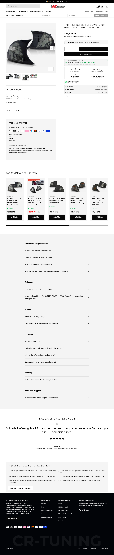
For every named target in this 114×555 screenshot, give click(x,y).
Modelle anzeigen (101, 15)
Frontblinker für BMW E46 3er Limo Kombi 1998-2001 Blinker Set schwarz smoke (35, 202)
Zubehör (48, 11)
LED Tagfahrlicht (63, 510)
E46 (26, 20)
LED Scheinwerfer (63, 507)
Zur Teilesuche (12, 518)
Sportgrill (22, 11)
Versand (43, 514)
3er (23, 20)
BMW (20, 20)
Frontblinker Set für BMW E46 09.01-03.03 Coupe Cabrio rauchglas (39, 20)
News (87, 11)
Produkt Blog (62, 517)
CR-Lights (11, 548)
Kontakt (43, 503)
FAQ (92, 11)
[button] (107, 6)
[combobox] (23, 6)
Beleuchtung (10, 11)
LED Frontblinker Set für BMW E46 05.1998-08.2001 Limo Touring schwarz (77, 202)
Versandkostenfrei (75, 36)
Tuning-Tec (67, 96)
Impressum (85, 548)
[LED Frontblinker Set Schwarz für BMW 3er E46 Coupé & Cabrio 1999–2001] (99, 186)
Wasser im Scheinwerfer (65, 514)
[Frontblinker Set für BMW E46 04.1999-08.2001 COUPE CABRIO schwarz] (57, 186)
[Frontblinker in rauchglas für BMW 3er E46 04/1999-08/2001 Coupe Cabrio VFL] (14, 186)
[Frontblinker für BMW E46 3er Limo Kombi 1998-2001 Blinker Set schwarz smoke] (36, 186)
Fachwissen (61, 521)
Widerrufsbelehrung (47, 510)
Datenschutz (93, 548)
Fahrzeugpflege (35, 11)
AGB (79, 548)
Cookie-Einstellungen (103, 548)
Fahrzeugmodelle (102, 11)
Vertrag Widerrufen (46, 517)
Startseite (8, 20)
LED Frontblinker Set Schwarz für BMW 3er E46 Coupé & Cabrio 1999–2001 (98, 202)
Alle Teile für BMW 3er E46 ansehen (20, 488)
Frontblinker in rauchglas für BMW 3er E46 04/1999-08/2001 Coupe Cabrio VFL (14, 202)
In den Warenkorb (94, 49)
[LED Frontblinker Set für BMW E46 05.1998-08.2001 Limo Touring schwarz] (78, 186)
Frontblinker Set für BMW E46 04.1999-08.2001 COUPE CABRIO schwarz (57, 201)
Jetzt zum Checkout (86, 54)
